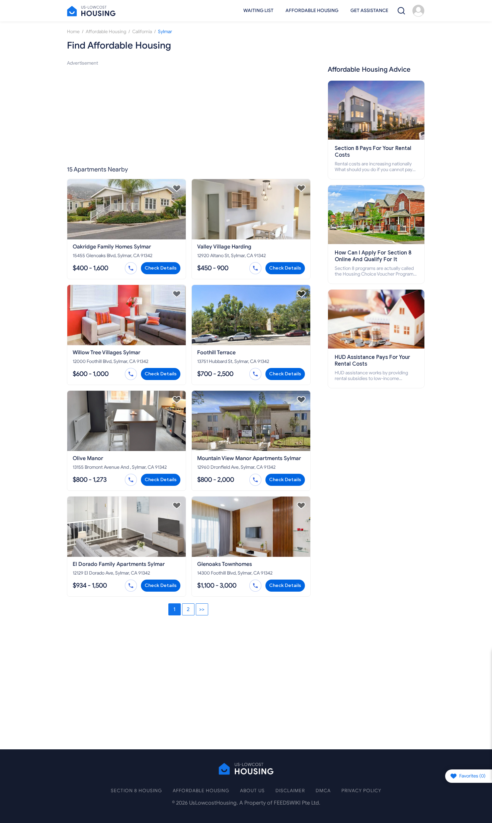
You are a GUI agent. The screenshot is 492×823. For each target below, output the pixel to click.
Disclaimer (290, 791)
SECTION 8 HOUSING (136, 791)
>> (201, 609)
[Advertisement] (189, 114)
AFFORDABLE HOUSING (201, 791)
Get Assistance (369, 10)
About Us (252, 791)
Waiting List (258, 10)
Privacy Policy (361, 791)
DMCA (323, 791)
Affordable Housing (311, 10)
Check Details (161, 268)
